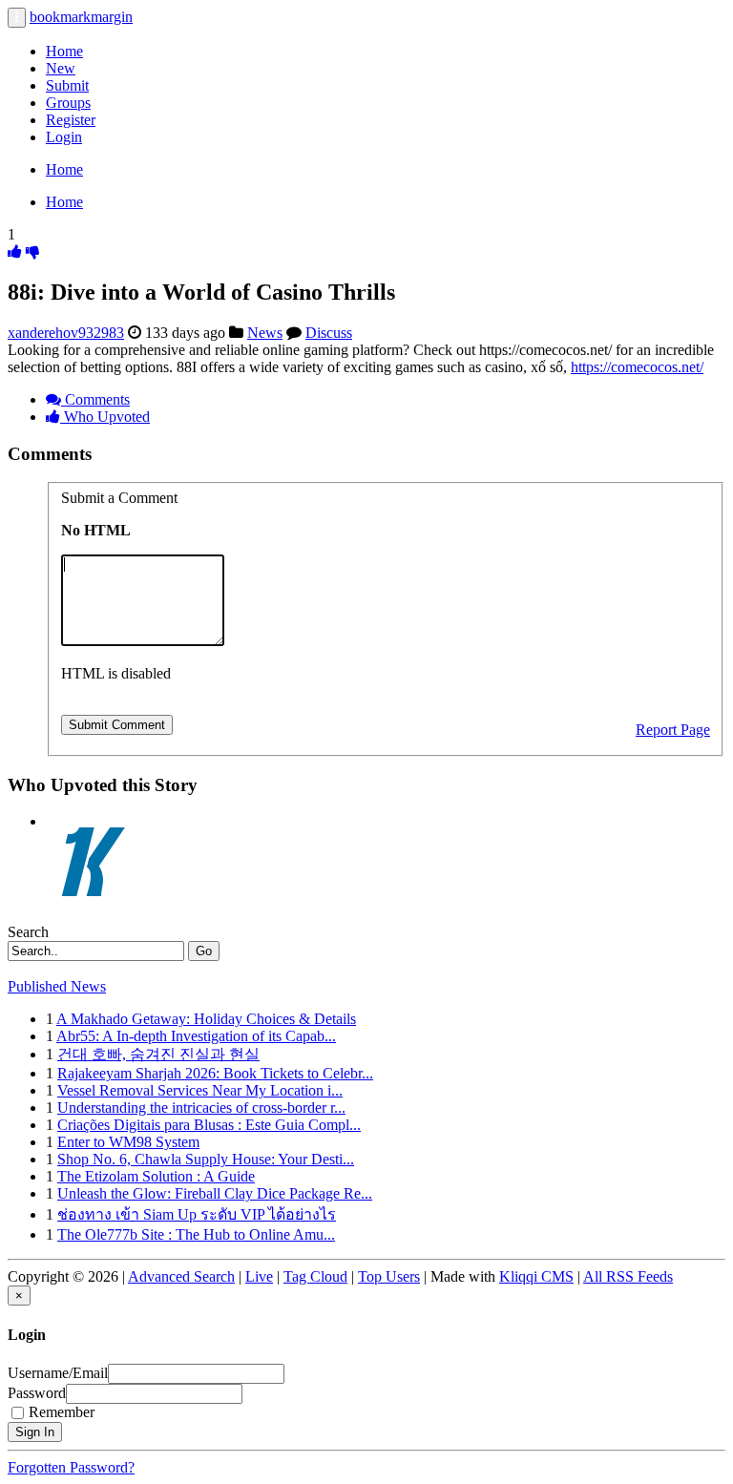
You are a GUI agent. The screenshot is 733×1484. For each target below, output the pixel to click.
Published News (57, 986)
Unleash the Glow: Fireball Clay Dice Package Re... (214, 1193)
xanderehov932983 (66, 332)
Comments (95, 399)
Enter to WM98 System (128, 1142)
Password (37, 1393)
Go (204, 951)
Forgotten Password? (71, 1467)
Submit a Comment (119, 498)
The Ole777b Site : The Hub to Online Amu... (196, 1234)
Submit (67, 85)
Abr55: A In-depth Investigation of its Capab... (196, 1036)
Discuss (328, 332)
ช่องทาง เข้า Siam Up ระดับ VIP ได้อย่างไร (196, 1214)
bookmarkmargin (81, 17)
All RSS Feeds (628, 1276)
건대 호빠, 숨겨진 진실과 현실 (158, 1054)
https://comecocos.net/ (637, 367)
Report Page (673, 729)
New (60, 68)
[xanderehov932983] (93, 821)
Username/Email (58, 1373)
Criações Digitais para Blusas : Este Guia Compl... (209, 1125)
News (265, 332)
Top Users (389, 1276)
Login (64, 137)
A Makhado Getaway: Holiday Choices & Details (206, 1019)
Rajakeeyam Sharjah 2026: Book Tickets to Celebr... (215, 1073)
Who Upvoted (105, 416)
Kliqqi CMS (536, 1276)
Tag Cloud (315, 1276)
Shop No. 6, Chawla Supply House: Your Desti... (205, 1159)
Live (259, 1276)
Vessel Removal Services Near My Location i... (200, 1090)
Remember (61, 1412)
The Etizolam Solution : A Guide (156, 1176)
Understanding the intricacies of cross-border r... (201, 1107)
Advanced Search (181, 1276)
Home (64, 51)
